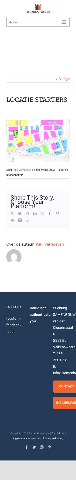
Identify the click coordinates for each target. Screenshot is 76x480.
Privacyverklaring (53, 438)
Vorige (64, 79)
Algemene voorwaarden (27, 438)
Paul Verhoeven (22, 169)
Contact (66, 386)
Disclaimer (58, 433)
